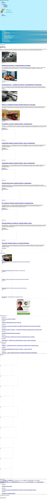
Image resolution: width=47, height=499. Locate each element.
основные (38, 480)
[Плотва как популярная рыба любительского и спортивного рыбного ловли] (9, 416)
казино (17, 480)
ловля (24, 480)
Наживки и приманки (7, 36)
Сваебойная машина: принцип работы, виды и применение (18, 143)
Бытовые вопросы (5, 40)
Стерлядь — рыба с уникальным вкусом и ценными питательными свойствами (15, 279)
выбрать (11, 480)
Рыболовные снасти (6, 34)
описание (34, 480)
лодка (27, 480)
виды (4, 480)
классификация (20, 480)
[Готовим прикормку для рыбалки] (6, 375)
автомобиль (1, 480)
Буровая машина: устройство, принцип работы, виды (17, 223)
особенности (4, 482)
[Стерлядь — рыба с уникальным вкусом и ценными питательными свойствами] (7, 278)
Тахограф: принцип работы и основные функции (15, 243)
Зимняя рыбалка (6, 32)
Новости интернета (7, 41)
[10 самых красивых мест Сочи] (6, 447)
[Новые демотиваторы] (8, 364)
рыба (28, 481)
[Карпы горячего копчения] (6, 395)
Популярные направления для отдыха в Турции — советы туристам (13, 270)
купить (22, 480)
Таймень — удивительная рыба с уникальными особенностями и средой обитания (16, 261)
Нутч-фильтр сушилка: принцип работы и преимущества (17, 203)
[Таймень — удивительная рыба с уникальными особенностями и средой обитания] (9, 385)
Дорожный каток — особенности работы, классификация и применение (22, 84)
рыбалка (31, 481)
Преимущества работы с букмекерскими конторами (16, 65)
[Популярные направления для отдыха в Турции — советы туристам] (7, 269)
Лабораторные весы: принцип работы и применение (16, 183)
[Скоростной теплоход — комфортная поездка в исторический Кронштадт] (7, 287)
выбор (7, 480)
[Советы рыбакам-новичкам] (6, 406)
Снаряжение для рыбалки (8, 37)
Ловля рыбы (4, 31)
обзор (32, 480)
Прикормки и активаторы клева (9, 35)
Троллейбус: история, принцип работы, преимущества (17, 124)
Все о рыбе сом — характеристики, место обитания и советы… (12, 296)
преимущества (15, 481)
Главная (1, 44)
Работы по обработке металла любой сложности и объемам (18, 104)
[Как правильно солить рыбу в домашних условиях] (6, 426)
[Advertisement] (23, 23)
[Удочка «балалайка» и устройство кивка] (6, 457)
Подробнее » (4, 128)
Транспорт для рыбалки (8, 38)
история (14, 480)
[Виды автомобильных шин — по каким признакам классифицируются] (8, 437)
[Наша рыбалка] (6, 13)
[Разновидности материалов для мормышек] (6, 478)
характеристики (40, 481)
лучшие (29, 480)
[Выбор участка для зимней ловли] (6, 468)
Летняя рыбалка (6, 33)
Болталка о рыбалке (6, 39)
